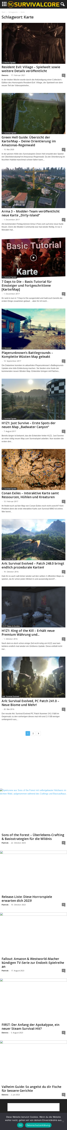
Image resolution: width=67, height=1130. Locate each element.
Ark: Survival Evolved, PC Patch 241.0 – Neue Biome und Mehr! (30, 703)
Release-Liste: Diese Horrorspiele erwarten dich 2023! (27, 899)
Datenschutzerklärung (38, 1125)
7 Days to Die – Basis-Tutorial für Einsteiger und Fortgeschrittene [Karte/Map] (27, 286)
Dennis (5, 75)
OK (20, 1125)
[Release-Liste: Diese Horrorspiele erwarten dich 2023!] (33, 872)
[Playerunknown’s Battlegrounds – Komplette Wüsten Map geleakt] (33, 329)
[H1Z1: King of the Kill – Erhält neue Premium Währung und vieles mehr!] (33, 606)
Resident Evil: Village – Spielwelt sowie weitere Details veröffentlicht (31, 69)
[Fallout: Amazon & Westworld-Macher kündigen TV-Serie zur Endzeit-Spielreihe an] (33, 934)
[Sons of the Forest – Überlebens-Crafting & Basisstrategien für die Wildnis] (33, 810)
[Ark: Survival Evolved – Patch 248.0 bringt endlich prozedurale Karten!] (33, 539)
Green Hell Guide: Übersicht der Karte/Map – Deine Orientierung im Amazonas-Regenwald (29, 141)
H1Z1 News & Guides (11, 626)
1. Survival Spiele (9, 133)
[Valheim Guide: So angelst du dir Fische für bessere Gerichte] (33, 1062)
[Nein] (63, 1121)
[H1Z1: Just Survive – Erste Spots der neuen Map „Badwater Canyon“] (33, 399)
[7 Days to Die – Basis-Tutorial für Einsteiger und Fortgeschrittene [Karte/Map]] (33, 257)
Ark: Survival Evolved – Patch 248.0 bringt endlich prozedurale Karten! (33, 565)
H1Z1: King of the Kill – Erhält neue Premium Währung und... (28, 633)
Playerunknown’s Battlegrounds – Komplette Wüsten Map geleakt (27, 355)
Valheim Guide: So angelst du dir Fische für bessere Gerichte (31, 1089)
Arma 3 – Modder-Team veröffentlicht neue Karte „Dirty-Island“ (31, 213)
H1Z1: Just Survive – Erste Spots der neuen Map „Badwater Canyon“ (29, 425)
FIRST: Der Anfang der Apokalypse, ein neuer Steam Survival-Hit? (30, 1027)
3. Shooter (6, 207)
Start (3, 12)
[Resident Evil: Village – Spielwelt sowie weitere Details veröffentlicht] (33, 43)
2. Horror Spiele (8, 62)
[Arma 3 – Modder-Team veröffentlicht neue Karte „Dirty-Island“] (33, 187)
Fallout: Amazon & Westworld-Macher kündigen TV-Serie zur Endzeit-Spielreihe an (33, 963)
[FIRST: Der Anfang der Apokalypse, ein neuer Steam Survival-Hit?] (33, 999)
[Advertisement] (33, 765)
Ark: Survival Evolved (10, 696)
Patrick (5, 843)
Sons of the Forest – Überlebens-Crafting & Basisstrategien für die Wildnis (33, 837)
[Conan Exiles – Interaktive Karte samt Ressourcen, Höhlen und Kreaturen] (33, 469)
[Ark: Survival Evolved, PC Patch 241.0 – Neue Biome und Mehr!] (33, 677)
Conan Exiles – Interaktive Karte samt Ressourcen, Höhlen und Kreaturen (30, 495)
